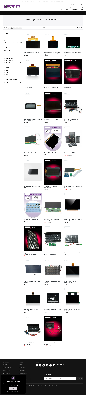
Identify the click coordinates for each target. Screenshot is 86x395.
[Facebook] (37, 365)
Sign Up (79, 378)
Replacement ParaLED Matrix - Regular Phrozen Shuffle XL (31, 253)
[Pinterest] (50, 365)
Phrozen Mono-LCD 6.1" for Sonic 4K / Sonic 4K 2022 (33, 86)
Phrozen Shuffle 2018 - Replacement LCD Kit (73, 187)
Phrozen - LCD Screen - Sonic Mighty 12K (31, 310)
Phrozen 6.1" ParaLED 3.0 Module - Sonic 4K (52, 282)
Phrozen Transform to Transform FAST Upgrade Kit (32, 153)
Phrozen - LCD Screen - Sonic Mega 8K (72, 53)
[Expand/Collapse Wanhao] (20, 82)
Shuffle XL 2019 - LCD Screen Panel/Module (71, 86)
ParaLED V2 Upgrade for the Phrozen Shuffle (71, 120)
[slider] (5, 40)
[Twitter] (43, 365)
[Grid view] (10, 28)
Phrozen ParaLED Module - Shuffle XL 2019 (72, 253)
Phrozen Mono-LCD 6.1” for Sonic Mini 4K (32, 53)
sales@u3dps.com (41, 385)
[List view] (8, 28)
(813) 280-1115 (54, 385)
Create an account (79, 9)
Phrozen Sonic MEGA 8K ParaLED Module (32, 282)
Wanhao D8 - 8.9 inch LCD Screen (52, 152)
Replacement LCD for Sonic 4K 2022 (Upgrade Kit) (73, 220)
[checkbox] (12, 50)
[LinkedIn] (40, 365)
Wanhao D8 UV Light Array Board (32, 219)
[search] (77, 4)
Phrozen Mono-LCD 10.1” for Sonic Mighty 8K (72, 310)
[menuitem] (6, 13)
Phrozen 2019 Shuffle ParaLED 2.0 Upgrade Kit (32, 343)
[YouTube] (54, 365)
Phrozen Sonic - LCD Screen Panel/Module (51, 187)
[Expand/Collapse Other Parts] (20, 62)
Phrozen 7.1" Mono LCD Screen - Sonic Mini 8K (51, 220)
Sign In (73, 9)
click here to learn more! (58, 1)
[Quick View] (40, 41)
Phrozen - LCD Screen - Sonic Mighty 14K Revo (71, 282)
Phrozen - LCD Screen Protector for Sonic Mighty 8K (52, 310)
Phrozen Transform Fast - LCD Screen (51, 120)
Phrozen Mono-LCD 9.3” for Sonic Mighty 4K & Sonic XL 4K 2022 (52, 53)
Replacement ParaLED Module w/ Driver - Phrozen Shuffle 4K (52, 253)
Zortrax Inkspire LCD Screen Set (32, 186)
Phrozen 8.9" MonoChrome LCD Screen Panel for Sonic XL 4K (51, 86)
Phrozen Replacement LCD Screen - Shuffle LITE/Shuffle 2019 (33, 120)
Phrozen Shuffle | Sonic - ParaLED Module (52, 343)
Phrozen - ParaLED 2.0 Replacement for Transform (72, 153)
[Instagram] (47, 365)
